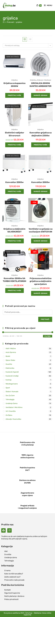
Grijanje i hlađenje (44, 80)
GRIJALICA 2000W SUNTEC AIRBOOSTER (40, 84)
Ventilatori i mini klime (14, 407)
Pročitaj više (14, 95)
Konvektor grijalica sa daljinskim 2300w (41, 134)
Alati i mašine (11, 348)
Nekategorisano (12, 384)
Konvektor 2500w (14, 182)
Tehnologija (10, 399)
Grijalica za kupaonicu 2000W (14, 84)
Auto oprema (11, 352)
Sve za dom (10, 395)
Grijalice (14, 80)
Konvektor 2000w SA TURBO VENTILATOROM (14, 279)
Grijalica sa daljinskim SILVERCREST (14, 230)
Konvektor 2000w (40, 182)
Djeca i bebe (10, 360)
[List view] (30, 39)
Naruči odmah (40, 95)
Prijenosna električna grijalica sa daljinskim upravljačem (40, 281)
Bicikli (8, 356)
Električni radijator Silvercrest (14, 134)
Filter (48, 336)
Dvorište (9, 364)
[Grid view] (25, 39)
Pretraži (45, 319)
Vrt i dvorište (11, 411)
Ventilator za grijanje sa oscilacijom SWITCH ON (40, 230)
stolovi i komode (12, 392)
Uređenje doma (11, 403)
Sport (8, 388)
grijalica (19, 22)
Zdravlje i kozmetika (13, 419)
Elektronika (10, 368)
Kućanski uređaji (12, 376)
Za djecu (9, 415)
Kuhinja (8, 380)
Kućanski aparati (12, 372)
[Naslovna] (3, 22)
